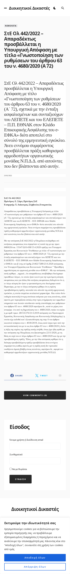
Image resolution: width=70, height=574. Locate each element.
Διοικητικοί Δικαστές (29, 8)
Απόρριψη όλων (35, 566)
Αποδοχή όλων (35, 557)
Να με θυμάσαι (19, 469)
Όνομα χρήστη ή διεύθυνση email (26, 439)
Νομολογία (10, 26)
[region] (35, 545)
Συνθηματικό (16, 454)
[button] (5, 8)
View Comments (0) (35, 395)
